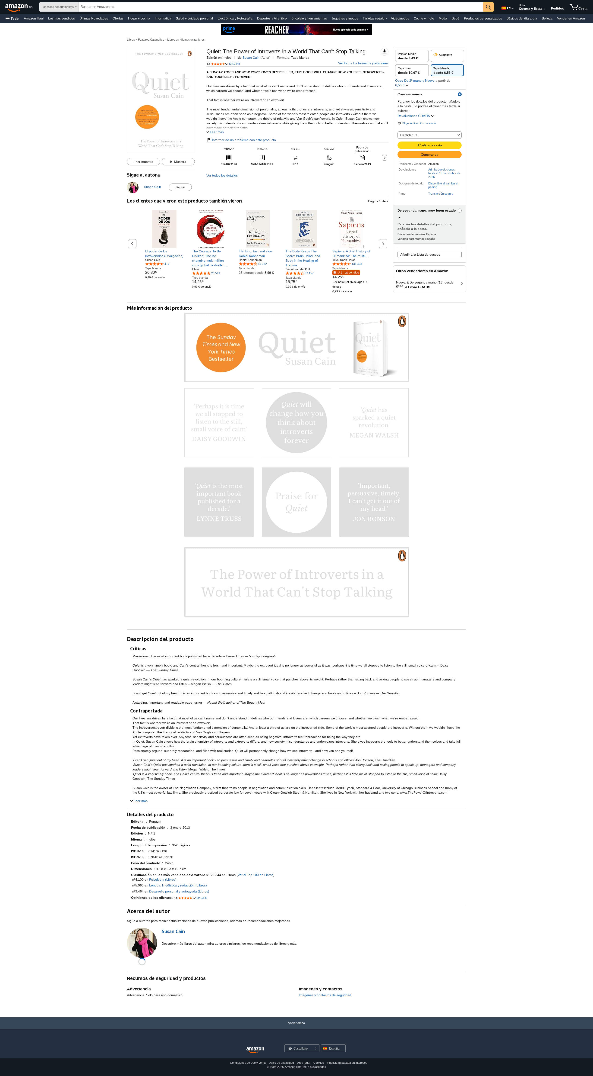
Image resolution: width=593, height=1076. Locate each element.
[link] (164, 253)
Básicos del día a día (522, 18)
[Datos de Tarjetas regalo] (387, 18)
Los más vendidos (61, 18)
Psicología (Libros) (163, 879)
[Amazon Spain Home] (255, 1050)
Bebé (455, 18)
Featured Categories (151, 39)
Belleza (547, 18)
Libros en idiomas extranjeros (186, 39)
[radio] (412, 56)
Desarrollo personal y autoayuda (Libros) (179, 891)
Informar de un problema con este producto (244, 140)
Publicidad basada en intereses (347, 1062)
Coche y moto (424, 18)
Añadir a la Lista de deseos (420, 254)
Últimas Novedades (93, 18)
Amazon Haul (34, 18)
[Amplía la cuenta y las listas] (545, 9)
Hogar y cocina (139, 18)
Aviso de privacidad (281, 1062)
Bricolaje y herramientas (309, 18)
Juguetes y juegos (344, 18)
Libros (131, 39)
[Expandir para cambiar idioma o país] (513, 8)
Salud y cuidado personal (194, 18)
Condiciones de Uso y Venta (248, 1062)
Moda (443, 18)
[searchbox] (281, 7)
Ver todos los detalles (222, 175)
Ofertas (118, 18)
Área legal (303, 1062)
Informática (163, 18)
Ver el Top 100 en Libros (255, 875)
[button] (12, 18)
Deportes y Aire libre (272, 18)
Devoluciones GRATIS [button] (414, 116)
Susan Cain (251, 57)
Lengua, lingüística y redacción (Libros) (178, 885)
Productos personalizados (483, 18)
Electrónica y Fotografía (235, 18)
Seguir (180, 187)
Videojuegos (400, 18)
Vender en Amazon (571, 18)
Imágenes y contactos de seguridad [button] (325, 995)
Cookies (318, 1062)
